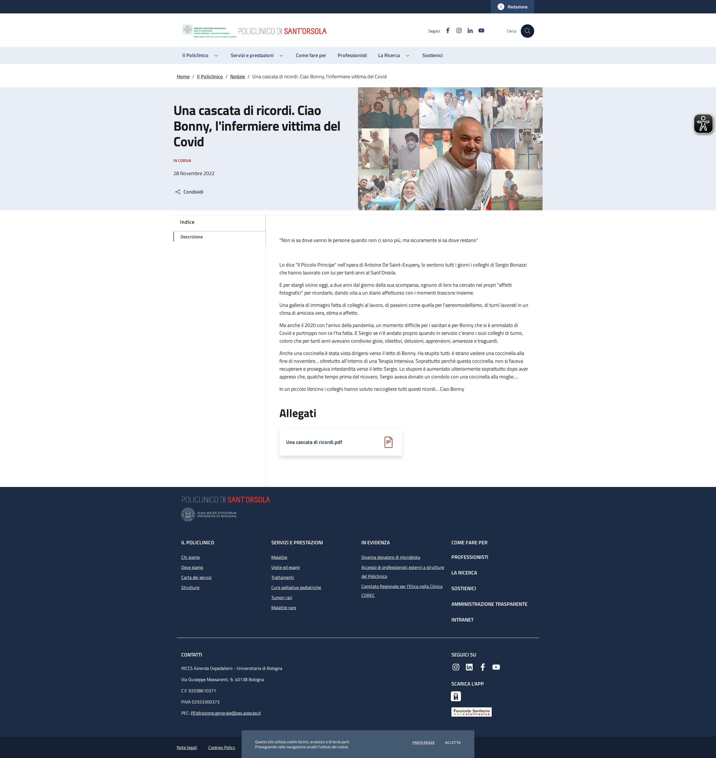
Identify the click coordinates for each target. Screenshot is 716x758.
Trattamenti (282, 577)
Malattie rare (283, 607)
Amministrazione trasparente (489, 604)
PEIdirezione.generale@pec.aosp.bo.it (226, 713)
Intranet (462, 619)
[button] (512, 6)
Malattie (279, 557)
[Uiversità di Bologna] (358, 514)
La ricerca (464, 572)
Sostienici (463, 588)
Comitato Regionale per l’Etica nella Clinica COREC (401, 591)
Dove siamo (192, 567)
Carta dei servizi (196, 577)
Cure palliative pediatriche (296, 587)
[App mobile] (455, 695)
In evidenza (375, 542)
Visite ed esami (285, 567)
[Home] (305, 31)
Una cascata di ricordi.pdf (314, 442)
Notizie (237, 76)
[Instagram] (455, 666)
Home (183, 76)
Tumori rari (281, 597)
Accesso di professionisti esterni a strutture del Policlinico (402, 572)
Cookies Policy (221, 747)
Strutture (190, 587)
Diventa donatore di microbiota (390, 557)
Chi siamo (190, 557)
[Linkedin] (469, 666)
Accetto (453, 742)
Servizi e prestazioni (297, 542)
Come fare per (469, 542)
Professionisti (469, 557)
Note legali (187, 747)
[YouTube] (496, 666)
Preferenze (424, 742)
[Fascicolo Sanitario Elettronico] (471, 711)
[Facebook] (482, 666)
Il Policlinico (210, 76)
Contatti (192, 654)
